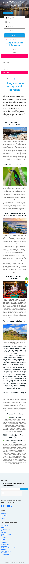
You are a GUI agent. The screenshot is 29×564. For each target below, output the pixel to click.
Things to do (6, 72)
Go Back (7, 13)
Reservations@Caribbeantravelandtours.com (11, 500)
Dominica (3, 537)
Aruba (2, 530)
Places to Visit (7, 66)
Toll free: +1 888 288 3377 (7, 503)
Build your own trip (12, 39)
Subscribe (24, 489)
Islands (19, 12)
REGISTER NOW (17, 5)
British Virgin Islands (6, 534)
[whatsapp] (26, 278)
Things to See (6, 62)
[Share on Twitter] (14, 79)
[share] (26, 285)
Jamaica (3, 541)
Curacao (3, 536)
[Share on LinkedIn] (20, 79)
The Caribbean (4, 525)
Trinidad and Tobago (6, 551)
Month (9, 22)
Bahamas (3, 549)
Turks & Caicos (4, 553)
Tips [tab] (14, 53)
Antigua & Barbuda (13, 18)
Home (15, 12)
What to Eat (6, 69)
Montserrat (3, 542)
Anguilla (3, 527)
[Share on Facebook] (17, 79)
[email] (26, 282)
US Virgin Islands (5, 554)
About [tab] (14, 49)
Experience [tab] (14, 56)
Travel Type (11, 26)
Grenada (3, 539)
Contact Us (3, 518)
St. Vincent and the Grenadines (8, 548)
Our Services (4, 515)
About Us (3, 513)
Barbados (3, 532)
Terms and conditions (10, 560)
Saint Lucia (4, 546)
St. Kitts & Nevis (5, 544)
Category (10, 30)
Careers (3, 517)
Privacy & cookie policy (18, 560)
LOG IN (11, 5)
